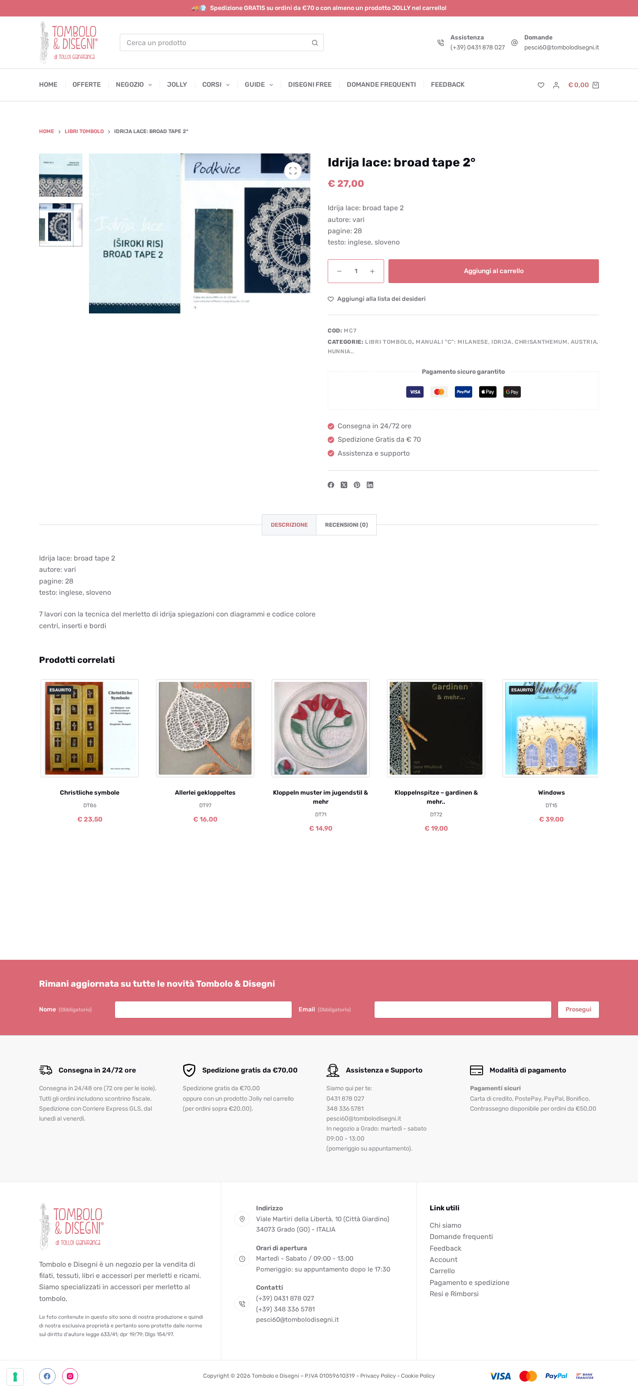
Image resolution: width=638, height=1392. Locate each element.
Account (443, 1259)
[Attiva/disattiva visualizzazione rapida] (117, 766)
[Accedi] (556, 85)
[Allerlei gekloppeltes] (204, 728)
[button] (175, 766)
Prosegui (579, 1009)
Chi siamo (445, 1225)
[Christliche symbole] (88, 728)
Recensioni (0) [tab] (346, 525)
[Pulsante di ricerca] (315, 42)
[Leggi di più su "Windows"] (522, 766)
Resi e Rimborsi (454, 1294)
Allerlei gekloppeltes (204, 792)
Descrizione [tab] (289, 525)
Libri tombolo (388, 342)
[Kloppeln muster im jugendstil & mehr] (319, 728)
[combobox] (213, 42)
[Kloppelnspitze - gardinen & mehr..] (435, 728)
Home (48, 84)
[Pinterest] (357, 485)
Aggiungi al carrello (494, 271)
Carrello (442, 1271)
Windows (550, 792)
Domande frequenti (381, 84)
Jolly (177, 84)
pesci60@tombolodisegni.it (561, 47)
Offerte (86, 84)
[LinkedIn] (370, 485)
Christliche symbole (88, 792)
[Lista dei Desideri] (541, 85)
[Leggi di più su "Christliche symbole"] (60, 766)
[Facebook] (331, 485)
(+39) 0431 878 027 (478, 47)
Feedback (447, 84)
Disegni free (310, 84)
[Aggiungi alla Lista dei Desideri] (89, 766)
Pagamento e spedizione (470, 1282)
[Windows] (550, 728)
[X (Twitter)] (344, 485)
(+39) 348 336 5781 (285, 1309)
